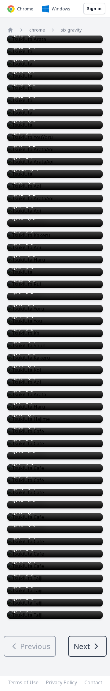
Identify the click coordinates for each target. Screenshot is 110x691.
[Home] (10, 30)
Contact (93, 682)
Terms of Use (23, 682)
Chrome (25, 9)
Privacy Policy (61, 682)
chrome (37, 30)
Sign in (94, 8)
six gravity (71, 30)
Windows (61, 9)
